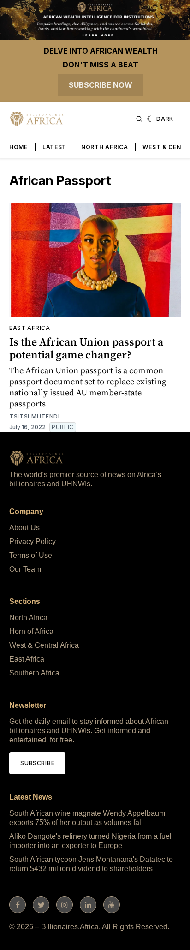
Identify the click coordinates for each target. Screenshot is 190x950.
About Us (24, 528)
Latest (54, 146)
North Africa (104, 146)
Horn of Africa (31, 631)
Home (18, 146)
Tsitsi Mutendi (34, 416)
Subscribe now (100, 85)
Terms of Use (30, 555)
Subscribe (37, 762)
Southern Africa (34, 673)
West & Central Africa (44, 645)
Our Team (25, 569)
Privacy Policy (32, 541)
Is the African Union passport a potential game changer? (86, 348)
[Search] (139, 119)
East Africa (29, 327)
